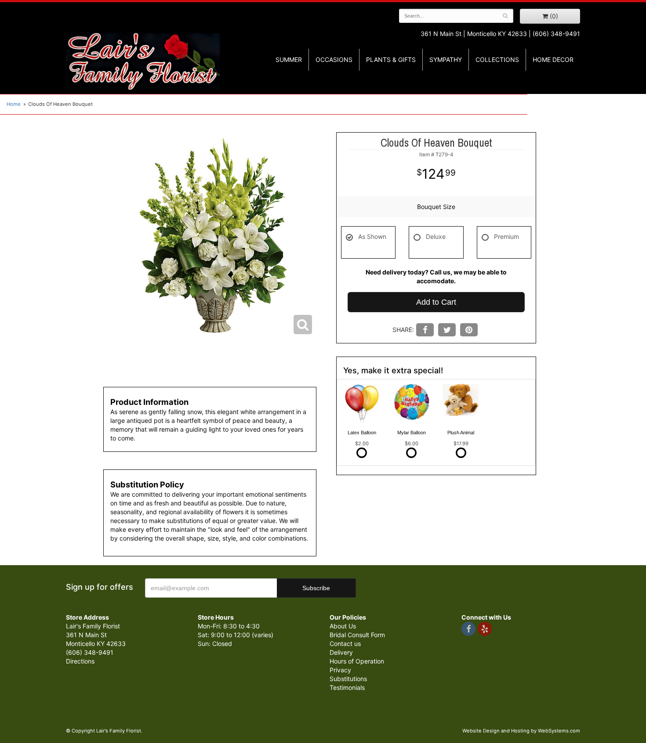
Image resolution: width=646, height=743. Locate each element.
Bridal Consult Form (357, 634)
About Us (343, 626)
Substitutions (348, 678)
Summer (289, 59)
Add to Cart (436, 302)
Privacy (340, 670)
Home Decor (553, 59)
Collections (497, 59)
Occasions (334, 59)
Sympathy (445, 59)
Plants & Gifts (391, 59)
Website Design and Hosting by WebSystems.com (521, 731)
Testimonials (347, 687)
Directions (80, 661)
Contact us (345, 643)
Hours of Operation (357, 661)
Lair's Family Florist (143, 61)
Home (14, 104)
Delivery (341, 652)
